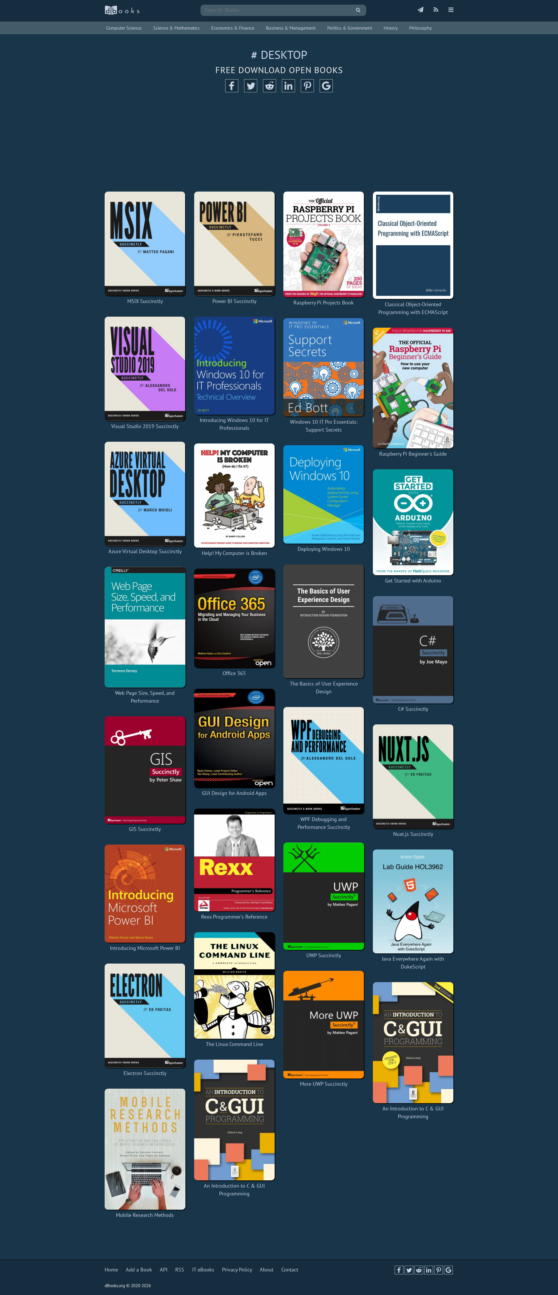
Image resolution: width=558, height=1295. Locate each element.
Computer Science (124, 28)
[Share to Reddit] (269, 90)
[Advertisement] (279, 142)
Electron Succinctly (145, 1073)
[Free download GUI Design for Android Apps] (234, 738)
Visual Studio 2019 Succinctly (144, 426)
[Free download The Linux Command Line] (234, 985)
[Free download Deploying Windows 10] (323, 494)
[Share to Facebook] (231, 90)
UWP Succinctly (323, 955)
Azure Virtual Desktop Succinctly (145, 551)
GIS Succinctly (145, 829)
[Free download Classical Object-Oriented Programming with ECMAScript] (413, 245)
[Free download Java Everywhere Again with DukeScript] (413, 901)
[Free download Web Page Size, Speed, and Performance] (145, 627)
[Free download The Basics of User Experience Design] (323, 621)
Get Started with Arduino (413, 580)
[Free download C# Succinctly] (413, 650)
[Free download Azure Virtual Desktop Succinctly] (145, 494)
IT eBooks (203, 1269)
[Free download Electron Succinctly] (145, 1016)
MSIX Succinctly (145, 301)
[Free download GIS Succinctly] (145, 770)
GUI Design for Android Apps (234, 793)
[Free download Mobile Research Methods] (145, 1149)
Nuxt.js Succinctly (413, 834)
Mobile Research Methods (145, 1215)
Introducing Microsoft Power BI (145, 948)
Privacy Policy (237, 1269)
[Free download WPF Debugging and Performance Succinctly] (323, 760)
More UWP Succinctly (323, 1084)
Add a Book (139, 1269)
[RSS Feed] (436, 10)
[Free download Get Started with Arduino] (413, 522)
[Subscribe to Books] (420, 10)
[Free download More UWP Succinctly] (323, 1024)
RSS (179, 1269)
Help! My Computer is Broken (234, 553)
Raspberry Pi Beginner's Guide (413, 453)
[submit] (358, 10)
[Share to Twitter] (250, 90)
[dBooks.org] (122, 13)
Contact (289, 1269)
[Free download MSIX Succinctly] (145, 244)
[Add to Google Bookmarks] (326, 90)
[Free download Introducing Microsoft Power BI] (145, 894)
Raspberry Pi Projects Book (324, 302)
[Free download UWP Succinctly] (323, 896)
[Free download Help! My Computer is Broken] (234, 495)
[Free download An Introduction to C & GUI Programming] (234, 1120)
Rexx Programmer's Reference (234, 916)
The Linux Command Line (234, 1044)
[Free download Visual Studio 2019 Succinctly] (145, 369)
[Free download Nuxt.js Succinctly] (413, 776)
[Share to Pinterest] (307, 90)
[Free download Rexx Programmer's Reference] (234, 860)
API (163, 1269)
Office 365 (234, 673)
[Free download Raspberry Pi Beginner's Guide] (413, 388)
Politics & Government (349, 28)
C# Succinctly (413, 709)
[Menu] (450, 10)
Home (111, 1269)
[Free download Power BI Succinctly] (234, 244)
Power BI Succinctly (234, 301)
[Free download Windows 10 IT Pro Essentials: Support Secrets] (323, 367)
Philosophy (420, 28)
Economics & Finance (232, 28)
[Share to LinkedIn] (288, 90)
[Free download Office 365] (234, 618)
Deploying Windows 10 (324, 549)
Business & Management (291, 28)
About (266, 1269)
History (391, 28)
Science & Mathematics (176, 28)
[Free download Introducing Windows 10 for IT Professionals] (234, 366)
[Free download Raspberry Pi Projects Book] (323, 244)
